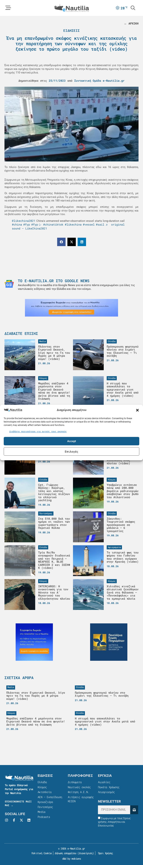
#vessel (89, 224)
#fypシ (36, 224)
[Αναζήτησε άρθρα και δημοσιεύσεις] (133, 8)
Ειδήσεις (71, 30)
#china (17, 224)
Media (41, 812)
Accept (71, 441)
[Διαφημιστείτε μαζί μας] (71, 308)
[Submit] (134, 809)
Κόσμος (42, 787)
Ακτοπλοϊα (44, 792)
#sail (100, 224)
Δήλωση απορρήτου (65, 853)
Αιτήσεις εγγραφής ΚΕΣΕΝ (81, 799)
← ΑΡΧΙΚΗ (131, 23)
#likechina (73, 224)
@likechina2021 (23, 221)
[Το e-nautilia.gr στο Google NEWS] (9, 284)
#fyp (26, 224)
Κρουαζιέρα (45, 802)
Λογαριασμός (106, 792)
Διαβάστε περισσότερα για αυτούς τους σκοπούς (38, 431)
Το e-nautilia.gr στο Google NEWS (53, 280)
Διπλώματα (75, 782)
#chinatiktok (53, 224)
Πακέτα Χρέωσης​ (108, 787)
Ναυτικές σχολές (79, 787)
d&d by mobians (71, 858)
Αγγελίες (104, 782)
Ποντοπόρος (45, 807)
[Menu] (8, 8)
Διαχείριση (85, 853)
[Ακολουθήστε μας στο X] (21, 820)
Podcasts (44, 817)
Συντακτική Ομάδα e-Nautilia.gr (99, 80)
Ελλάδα (42, 782)
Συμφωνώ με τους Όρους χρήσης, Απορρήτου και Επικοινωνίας (114, 822)
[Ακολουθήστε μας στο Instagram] (6, 820)
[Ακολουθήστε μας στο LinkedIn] (29, 820)
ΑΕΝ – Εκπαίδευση (50, 797)
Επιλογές (71, 451)
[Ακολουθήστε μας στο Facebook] (14, 820)
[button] (137, 410)
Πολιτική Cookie (41, 853)
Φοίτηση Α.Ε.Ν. (78, 792)
